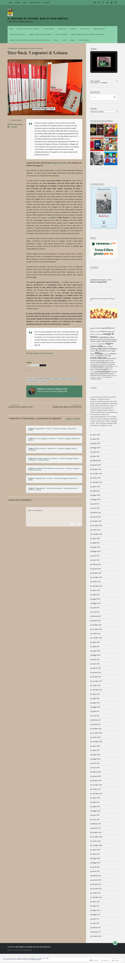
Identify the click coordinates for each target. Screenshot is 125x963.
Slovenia (43, 381)
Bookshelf (73, 29)
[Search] (115, 2)
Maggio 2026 (96, 448)
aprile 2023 (95, 608)
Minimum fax (93, 355)
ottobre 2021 (96, 685)
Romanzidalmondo (101, 374)
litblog (98, 353)
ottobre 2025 (96, 478)
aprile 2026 (95, 452)
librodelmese (108, 351)
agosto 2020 (96, 746)
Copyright (46, 2)
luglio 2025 (95, 491)
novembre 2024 (97, 525)
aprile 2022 (95, 659)
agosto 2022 (96, 642)
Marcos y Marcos (105, 353)
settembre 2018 (97, 845)
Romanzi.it (92, 369)
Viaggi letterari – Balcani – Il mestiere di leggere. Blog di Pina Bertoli (52, 429)
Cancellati (55, 378)
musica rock (73, 378)
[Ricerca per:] (103, 97)
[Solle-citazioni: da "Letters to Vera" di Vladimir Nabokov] (97, 159)
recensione (104, 364)
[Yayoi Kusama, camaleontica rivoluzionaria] (110, 130)
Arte (65, 40)
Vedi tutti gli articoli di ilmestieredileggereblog (52, 391)
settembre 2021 (97, 690)
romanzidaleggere (103, 371)
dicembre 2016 (96, 936)
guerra (115, 339)
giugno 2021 (96, 703)
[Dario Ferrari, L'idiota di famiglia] (97, 144)
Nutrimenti (109, 358)
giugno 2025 (96, 495)
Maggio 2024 (96, 551)
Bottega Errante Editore (59, 163)
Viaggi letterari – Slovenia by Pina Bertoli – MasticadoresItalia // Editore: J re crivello (53, 489)
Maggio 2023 (96, 603)
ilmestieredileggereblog (15, 124)
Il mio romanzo (84, 40)
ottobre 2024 (96, 530)
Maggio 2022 (96, 655)
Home (10, 2)
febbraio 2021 (96, 720)
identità (92, 341)
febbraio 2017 (96, 928)
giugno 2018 (96, 858)
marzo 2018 (96, 871)
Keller (114, 341)
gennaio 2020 (96, 776)
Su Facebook (94, 267)
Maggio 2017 (96, 914)
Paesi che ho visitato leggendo (28, 29)
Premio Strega (111, 362)
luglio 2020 (95, 750)
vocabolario (93, 379)
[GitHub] (107, 2)
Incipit (56, 40)
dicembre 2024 (96, 521)
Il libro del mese (48, 29)
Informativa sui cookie (36, 959)
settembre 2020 (97, 742)
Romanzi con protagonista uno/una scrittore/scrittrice (30, 40)
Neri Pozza (105, 356)
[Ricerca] (114, 97)
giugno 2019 (96, 806)
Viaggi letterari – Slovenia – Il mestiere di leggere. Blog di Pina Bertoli (52, 479)
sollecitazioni (114, 375)
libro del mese (101, 351)
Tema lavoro (85, 29)
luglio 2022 (95, 646)
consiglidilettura (103, 337)
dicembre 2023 (96, 573)
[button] (99, 66)
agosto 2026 (96, 435)
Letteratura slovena (26, 48)
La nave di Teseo (94, 343)
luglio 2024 (95, 543)
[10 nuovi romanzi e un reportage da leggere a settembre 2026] (110, 144)
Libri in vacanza (108, 349)
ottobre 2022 (96, 633)
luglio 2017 (95, 906)
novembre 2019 (97, 785)
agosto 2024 (96, 538)
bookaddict (96, 331)
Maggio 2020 (96, 759)
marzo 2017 (96, 923)
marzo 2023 (96, 612)
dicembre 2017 (96, 884)
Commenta (75, 523)
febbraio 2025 (96, 512)
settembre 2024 (97, 534)
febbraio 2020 (96, 772)
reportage (106, 367)
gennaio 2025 (96, 517)
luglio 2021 (95, 698)
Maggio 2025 (96, 499)
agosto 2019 (96, 798)
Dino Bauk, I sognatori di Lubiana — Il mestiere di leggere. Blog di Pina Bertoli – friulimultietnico (53, 459)
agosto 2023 (96, 590)
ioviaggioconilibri (100, 341)
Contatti (17, 2)
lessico (111, 346)
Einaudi (99, 339)
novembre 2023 (97, 577)
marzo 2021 (96, 716)
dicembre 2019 (96, 781)
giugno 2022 (96, 651)
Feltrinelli (111, 339)
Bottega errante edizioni (42, 378)
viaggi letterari (61, 34)
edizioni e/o (93, 339)
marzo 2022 (96, 664)
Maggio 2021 (96, 707)
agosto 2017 (96, 902)
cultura (112, 337)
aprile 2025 (95, 504)
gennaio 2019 (96, 828)
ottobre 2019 (96, 789)
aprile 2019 (95, 815)
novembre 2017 (97, 889)
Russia (98, 375)
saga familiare (103, 375)
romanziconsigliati (102, 369)
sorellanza (92, 377)
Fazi (107, 339)
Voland (99, 379)
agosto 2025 (96, 486)
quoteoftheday (93, 364)
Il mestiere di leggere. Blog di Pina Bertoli (38, 18)
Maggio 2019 (96, 811)
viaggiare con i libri (101, 377)
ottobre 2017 (96, 893)
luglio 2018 (95, 854)
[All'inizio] (115, 943)
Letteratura (12, 48)
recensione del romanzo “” (43, 218)
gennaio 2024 (96, 569)
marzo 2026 (96, 456)
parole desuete (100, 360)
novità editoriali (33, 381)
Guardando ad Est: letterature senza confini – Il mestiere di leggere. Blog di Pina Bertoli (54, 469)
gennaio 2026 (96, 465)
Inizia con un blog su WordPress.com (20, 950)
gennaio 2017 (96, 932)
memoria (64, 378)
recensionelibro (111, 364)
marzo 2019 (96, 819)
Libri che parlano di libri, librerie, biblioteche (87, 34)
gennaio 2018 (96, 880)
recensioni (39, 48)
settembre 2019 (97, 793)
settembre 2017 (97, 897)
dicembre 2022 (96, 625)
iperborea (109, 341)
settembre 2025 (97, 482)
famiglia (104, 339)
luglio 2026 (95, 439)
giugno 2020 (96, 755)
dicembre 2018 (96, 832)
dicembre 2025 (96, 469)
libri (100, 349)
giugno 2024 (96, 547)
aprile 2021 (95, 711)
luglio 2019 (95, 802)
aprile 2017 (95, 919)
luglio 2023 (95, 595)
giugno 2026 (96, 443)
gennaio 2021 (96, 724)
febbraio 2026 (96, 461)
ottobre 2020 (96, 737)
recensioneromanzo (97, 366)
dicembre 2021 (96, 677)
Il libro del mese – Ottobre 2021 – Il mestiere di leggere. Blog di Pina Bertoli (52, 449)
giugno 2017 (96, 910)
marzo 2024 (96, 560)
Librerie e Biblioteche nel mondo (40, 34)
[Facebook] (99, 2)
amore (99, 328)
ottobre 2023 (96, 582)
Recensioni (62, 29)
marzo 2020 (96, 768)
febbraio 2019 (96, 824)
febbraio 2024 (96, 564)
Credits (24, 2)
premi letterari (102, 362)
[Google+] (103, 2)
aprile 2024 (95, 556)
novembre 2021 (97, 681)
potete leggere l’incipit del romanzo (41, 353)
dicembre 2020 (96, 729)
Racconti (98, 364)
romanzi (111, 367)
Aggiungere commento (73, 419)
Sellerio (109, 375)
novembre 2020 (97, 733)
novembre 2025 (97, 474)
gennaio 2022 (96, 672)
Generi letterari (99, 29)
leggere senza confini (101, 345)
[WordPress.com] (111, 2)
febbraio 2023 (96, 616)
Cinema (72, 40)
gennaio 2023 (96, 621)
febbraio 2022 (96, 668)
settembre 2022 (97, 638)
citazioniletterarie (98, 334)
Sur (95, 377)
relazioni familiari (98, 368)
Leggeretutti (106, 346)
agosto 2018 (96, 850)
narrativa (99, 356)
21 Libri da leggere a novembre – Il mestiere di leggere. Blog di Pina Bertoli (54, 439)
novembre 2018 (97, 837)
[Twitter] (94, 2)
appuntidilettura (106, 328)
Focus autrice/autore (17, 34)
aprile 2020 (95, 763)
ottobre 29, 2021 (16, 120)
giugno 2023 (96, 599)
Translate (104, 83)
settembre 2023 (97, 586)
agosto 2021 (96, 694)
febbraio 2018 (96, 876)
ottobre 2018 (96, 841)
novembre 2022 (97, 629)
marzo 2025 (96, 508)
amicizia (95, 328)
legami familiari (101, 343)
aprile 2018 (95, 867)
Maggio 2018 (96, 863)
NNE (110, 356)
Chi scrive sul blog (34, 2)
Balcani (30, 378)
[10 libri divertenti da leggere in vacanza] (110, 159)
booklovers (103, 331)
